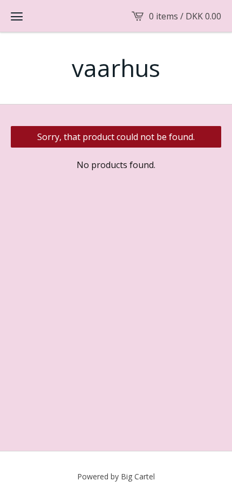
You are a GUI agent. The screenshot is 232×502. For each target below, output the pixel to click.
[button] (17, 16)
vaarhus (116, 68)
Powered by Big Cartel (116, 476)
